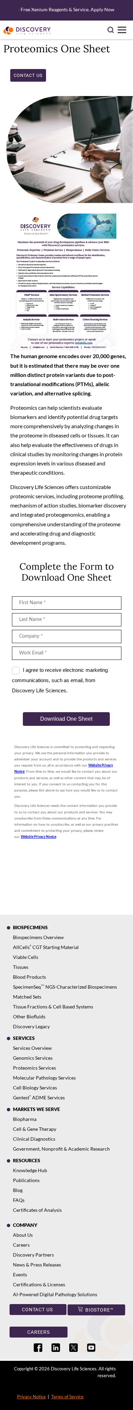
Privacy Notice (31, 1396)
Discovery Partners (33, 1255)
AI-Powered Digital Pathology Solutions (55, 1294)
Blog (18, 1190)
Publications (26, 1180)
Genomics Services (33, 1058)
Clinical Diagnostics (34, 1139)
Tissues (20, 967)
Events (20, 1274)
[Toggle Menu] (122, 30)
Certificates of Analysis (37, 1210)
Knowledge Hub (30, 1170)
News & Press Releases (37, 1264)
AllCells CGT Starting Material (46, 947)
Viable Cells (25, 957)
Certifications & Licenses (39, 1284)
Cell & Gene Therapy (34, 1129)
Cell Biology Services (35, 1087)
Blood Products (29, 977)
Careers (21, 1245)
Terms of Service (67, 1396)
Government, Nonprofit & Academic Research (61, 1149)
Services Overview (32, 1048)
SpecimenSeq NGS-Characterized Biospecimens (65, 987)
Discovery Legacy (31, 1026)
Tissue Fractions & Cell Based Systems (53, 1006)
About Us (23, 1235)
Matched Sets (27, 997)
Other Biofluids (29, 1016)
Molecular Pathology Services (44, 1078)
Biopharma (24, 1119)
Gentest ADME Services (39, 1097)
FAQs (19, 1200)
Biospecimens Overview (38, 937)
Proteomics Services (34, 1068)
